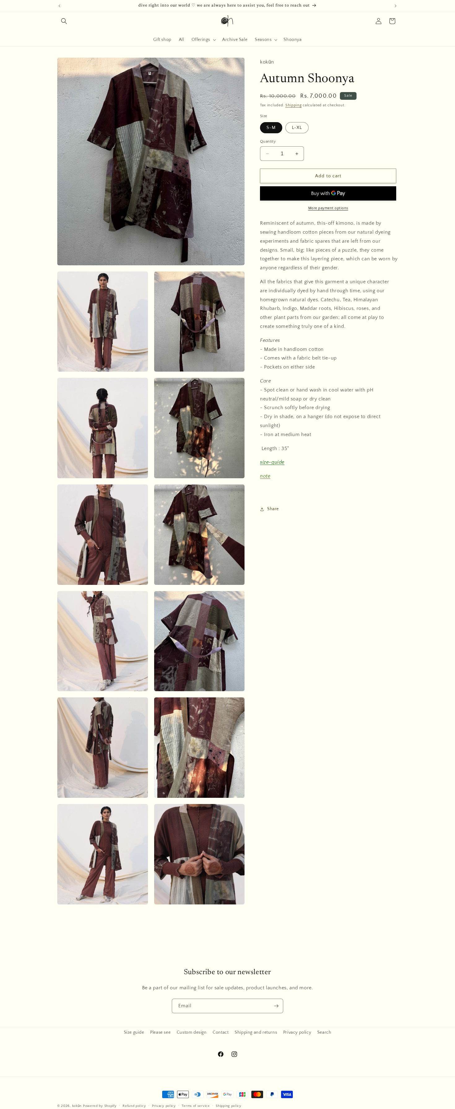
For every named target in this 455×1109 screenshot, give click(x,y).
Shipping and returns (256, 1032)
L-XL (297, 127)
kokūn (77, 1106)
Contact (220, 1032)
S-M (271, 127)
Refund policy (134, 1106)
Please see (160, 1032)
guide (277, 462)
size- (265, 462)
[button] (64, 21)
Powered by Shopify (100, 1106)
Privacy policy (297, 1032)
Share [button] (273, 508)
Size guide (134, 1032)
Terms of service (196, 1106)
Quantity (268, 141)
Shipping (293, 105)
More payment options (328, 208)
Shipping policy (228, 1106)
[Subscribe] (276, 1006)
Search (324, 1032)
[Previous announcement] (59, 6)
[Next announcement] (395, 6)
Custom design (192, 1032)
